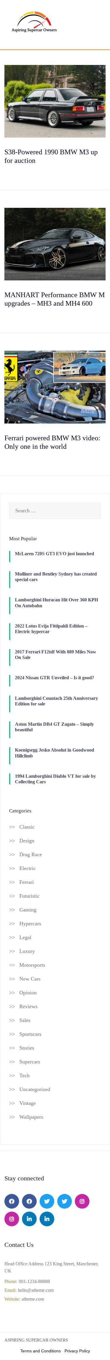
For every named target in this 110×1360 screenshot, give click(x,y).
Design (26, 841)
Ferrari (26, 882)
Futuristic (29, 896)
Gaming (27, 910)
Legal (25, 937)
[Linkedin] (29, 1219)
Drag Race (30, 854)
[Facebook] (11, 1201)
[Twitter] (47, 1201)
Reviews (28, 1006)
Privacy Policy (77, 1351)
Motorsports (32, 965)
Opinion (28, 993)
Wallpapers (31, 1117)
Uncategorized (34, 1089)
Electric (27, 868)
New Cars (29, 979)
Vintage (27, 1103)
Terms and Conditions (40, 1351)
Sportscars (30, 1034)
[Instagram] (82, 1201)
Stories (26, 1048)
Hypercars (30, 923)
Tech (24, 1075)
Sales (25, 1020)
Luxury (27, 951)
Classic (27, 827)
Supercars (29, 1062)
